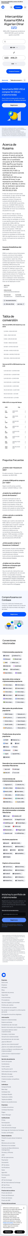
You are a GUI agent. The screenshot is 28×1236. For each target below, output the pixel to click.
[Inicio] (3, 7)
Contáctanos (5, 1064)
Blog (3, 990)
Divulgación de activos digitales (11, 1014)
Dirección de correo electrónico (10, 910)
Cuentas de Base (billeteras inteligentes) (10, 1149)
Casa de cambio (6, 1125)
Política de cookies (7, 1005)
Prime (3, 1120)
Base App (4, 1089)
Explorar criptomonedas (9, 1020)
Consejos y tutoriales (8, 1034)
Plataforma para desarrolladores (12, 1138)
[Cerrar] (24, 1208)
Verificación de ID (7, 1069)
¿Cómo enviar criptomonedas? (11, 1053)
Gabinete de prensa (8, 992)
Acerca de (5, 982)
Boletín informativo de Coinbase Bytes (14, 1027)
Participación (6, 1122)
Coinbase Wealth (7, 1094)
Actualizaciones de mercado (10, 1039)
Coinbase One (6, 1092)
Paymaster (5, 1160)
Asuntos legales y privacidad (10, 1002)
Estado (4, 1081)
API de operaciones (8, 1157)
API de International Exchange (11, 1182)
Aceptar (19, 1232)
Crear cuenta (6, 1066)
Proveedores (6, 1000)
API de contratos (7, 1187)
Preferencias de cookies (9, 1007)
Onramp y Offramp (7, 1152)
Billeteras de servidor (8, 1143)
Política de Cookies (8, 1222)
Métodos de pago (7, 1074)
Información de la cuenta (9, 1071)
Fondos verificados (7, 1132)
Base (3, 1140)
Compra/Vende (6, 1087)
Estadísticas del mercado (9, 1025)
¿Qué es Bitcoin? (7, 1042)
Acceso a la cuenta (7, 1076)
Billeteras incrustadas (8, 1145)
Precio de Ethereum (8, 1195)
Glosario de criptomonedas (10, 1036)
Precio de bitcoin (7, 1193)
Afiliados (4, 987)
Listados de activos (8, 1107)
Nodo (3, 1170)
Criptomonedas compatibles (10, 1079)
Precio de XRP (6, 1200)
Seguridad (5, 995)
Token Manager (6, 1115)
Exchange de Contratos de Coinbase (13, 1130)
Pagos (3, 1112)
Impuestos (5, 1056)
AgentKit (4, 1172)
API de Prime (6, 1185)
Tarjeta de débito (7, 1099)
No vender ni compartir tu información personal (13, 1011)
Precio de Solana (7, 1198)
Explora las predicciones (9, 1102)
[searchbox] (14, 63)
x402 (3, 1155)
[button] (25, 7)
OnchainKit (5, 1162)
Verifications (6, 1167)
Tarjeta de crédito (7, 1097)
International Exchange (9, 1127)
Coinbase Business (7, 1110)
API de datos (5, 1165)
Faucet (4, 1177)
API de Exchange (7, 1180)
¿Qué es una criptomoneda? (10, 1044)
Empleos (4, 985)
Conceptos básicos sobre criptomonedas (9, 1030)
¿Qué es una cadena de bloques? (12, 1047)
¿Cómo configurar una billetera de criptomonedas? (12, 1050)
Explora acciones (7, 1022)
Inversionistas (6, 997)
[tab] (5, 80)
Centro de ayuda (7, 1061)
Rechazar (8, 1232)
